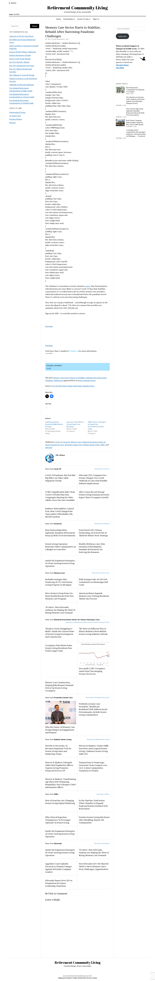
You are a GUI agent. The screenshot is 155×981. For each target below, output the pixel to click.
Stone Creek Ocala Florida (20, 58)
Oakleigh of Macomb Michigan (21, 84)
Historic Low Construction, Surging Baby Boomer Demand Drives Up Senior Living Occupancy (59, 686)
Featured (66, 442)
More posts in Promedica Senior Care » (98, 697)
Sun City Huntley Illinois (19, 62)
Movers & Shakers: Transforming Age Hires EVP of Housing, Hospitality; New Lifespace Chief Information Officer (60, 783)
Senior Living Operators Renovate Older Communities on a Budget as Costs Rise (60, 547)
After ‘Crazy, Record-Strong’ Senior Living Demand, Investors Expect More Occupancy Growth (94, 494)
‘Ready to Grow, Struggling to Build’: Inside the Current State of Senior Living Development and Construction (59, 632)
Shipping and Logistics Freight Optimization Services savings (77, 978)
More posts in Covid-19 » (102, 469)
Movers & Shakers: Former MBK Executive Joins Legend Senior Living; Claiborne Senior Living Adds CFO (93, 749)
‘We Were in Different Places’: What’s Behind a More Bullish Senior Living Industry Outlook (93, 631)
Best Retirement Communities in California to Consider (135, 90)
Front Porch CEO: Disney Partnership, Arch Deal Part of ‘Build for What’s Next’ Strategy (93, 533)
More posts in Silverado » (102, 843)
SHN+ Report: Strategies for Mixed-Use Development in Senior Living (97, 425)
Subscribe (122, 36)
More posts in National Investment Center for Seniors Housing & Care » (88, 622)
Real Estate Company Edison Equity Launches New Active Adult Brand (134, 122)
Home (58, 19)
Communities (68, 19)
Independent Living (17, 112)
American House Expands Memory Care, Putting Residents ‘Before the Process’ (94, 596)
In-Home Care (15, 115)
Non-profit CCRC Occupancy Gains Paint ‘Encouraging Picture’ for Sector (92, 671)
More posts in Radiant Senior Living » (98, 739)
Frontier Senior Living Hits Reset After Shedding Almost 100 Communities (94, 820)
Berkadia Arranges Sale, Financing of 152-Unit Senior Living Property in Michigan (58, 582)
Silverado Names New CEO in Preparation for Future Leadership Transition (58, 883)
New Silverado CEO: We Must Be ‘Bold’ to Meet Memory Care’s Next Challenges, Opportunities (94, 866)
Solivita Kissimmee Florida (20, 55)
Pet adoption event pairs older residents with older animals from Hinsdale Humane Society (135, 100)
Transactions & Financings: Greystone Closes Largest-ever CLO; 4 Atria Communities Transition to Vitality (93, 766)
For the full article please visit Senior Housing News (73, 386)
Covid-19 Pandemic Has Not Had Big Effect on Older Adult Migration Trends (60, 478)
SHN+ (103, 444)
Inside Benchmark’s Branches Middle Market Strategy (54, 424)
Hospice (12, 122)
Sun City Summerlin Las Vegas (21, 65)
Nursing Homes (15, 119)
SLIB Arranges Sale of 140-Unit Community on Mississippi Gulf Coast (93, 582)
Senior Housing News (86, 380)
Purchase (49, 326)
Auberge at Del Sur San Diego (21, 36)
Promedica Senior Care (73, 444)
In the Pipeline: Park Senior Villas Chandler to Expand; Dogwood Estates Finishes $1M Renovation (93, 804)
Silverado (48, 447)
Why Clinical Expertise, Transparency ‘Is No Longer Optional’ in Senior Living (57, 820)
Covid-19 (58, 442)
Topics (95, 19)
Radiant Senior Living (91, 444)
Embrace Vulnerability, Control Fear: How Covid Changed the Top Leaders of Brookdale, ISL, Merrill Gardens (59, 512)
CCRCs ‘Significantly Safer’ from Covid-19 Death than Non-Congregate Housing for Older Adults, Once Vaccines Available (60, 495)
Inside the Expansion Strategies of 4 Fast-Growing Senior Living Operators (60, 563)
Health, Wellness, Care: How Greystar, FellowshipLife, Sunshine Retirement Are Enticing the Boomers (92, 548)
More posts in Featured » (102, 523)
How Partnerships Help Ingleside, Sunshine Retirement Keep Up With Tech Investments (60, 533)
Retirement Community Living (77, 8)
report (88, 286)
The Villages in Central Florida (21, 75)
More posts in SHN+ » (103, 794)
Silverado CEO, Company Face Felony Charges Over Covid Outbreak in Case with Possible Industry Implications (93, 479)
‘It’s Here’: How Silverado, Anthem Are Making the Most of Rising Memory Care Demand (60, 610)
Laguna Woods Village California (22, 52)
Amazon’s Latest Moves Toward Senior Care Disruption (75, 424)
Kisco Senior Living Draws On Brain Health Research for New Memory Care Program (59, 596)
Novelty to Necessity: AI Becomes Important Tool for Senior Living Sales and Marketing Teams (58, 749)
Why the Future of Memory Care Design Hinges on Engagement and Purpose (60, 730)
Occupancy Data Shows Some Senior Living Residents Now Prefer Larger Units (58, 648)
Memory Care (76, 442)
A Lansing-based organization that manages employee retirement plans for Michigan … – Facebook (136, 133)
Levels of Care (82, 19)
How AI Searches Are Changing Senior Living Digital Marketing (60, 801)
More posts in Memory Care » (101, 573)
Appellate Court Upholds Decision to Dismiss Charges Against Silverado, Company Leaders (58, 867)
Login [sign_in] (48, 368)
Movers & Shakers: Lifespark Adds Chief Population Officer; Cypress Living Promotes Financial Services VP (59, 766)
